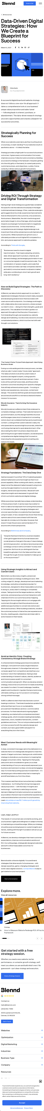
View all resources (9, 895)
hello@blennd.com (8, 1005)
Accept (22, 1103)
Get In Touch (7, 1021)
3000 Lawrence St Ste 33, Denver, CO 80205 (10, 1014)
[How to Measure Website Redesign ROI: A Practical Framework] (22, 916)
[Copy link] (29, 47)
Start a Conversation (11, 879)
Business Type (7, 1058)
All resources (7, 14)
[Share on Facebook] (15, 47)
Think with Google (18, 245)
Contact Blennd (29, 869)
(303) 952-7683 (7, 1009)
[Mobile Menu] (40, 3)
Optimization (7, 1037)
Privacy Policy (28, 1108)
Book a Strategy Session (12, 976)
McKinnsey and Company (20, 531)
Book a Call (29, 3)
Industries (5, 1051)
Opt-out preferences (16, 1108)
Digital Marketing (9, 1044)
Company (5, 1065)
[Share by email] (25, 47)
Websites (5, 1030)
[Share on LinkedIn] (22, 47)
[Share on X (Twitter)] (19, 47)
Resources (6, 1072)
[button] (40, 1081)
